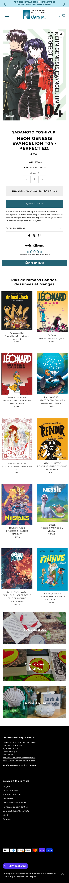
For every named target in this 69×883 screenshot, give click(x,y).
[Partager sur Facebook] (29, 236)
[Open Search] (58, 15)
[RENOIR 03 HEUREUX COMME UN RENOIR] (52, 439)
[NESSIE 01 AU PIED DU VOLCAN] (52, 503)
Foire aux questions (15, 228)
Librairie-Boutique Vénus (32, 873)
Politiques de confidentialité (16, 807)
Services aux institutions (14, 802)
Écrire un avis (34, 262)
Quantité (34, 173)
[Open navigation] (10, 15)
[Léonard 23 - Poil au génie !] (52, 312)
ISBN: (26, 167)
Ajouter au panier (34, 203)
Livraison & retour (11, 790)
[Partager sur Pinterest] (39, 236)
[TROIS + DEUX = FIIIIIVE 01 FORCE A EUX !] (52, 569)
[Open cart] (63, 15)
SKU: (30, 162)
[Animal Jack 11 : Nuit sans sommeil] (17, 310)
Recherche (8, 798)
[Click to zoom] (61, 34)
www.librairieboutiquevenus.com (19, 760)
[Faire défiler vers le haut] (62, 874)
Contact (7, 819)
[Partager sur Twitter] (34, 236)
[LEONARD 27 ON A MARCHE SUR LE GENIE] (17, 374)
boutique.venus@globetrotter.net (19, 757)
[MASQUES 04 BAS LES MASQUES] (17, 504)
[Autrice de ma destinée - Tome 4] (17, 439)
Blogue (6, 786)
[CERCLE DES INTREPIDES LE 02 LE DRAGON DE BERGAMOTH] (17, 568)
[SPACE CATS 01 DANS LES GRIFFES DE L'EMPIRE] (52, 373)
